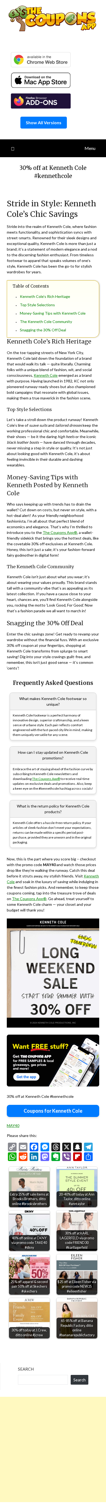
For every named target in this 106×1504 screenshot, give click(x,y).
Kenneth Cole (46, 375)
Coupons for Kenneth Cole (53, 1111)
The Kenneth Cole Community (46, 321)
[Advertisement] (53, 1449)
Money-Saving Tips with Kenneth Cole (53, 313)
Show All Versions (43, 122)
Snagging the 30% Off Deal (43, 330)
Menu (90, 148)
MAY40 (13, 1125)
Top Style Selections (37, 304)
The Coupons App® (60, 532)
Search (26, 1369)
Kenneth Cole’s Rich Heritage (45, 296)
